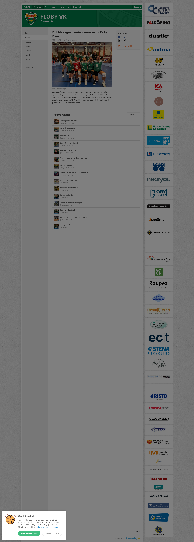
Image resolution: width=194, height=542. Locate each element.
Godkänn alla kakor (29, 533)
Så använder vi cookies (48, 527)
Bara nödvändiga (52, 533)
